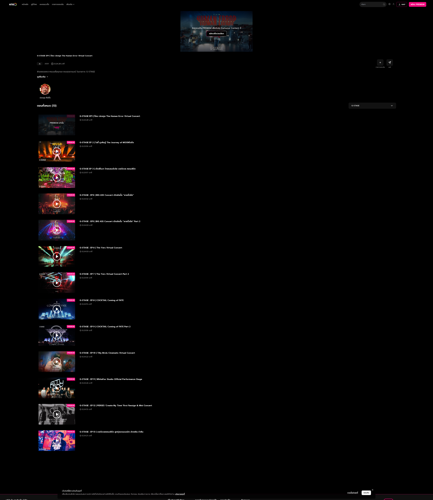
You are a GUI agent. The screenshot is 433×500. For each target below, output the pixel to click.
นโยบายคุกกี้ (180, 494)
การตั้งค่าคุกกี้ (352, 492)
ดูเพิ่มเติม (41, 76)
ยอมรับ (366, 492)
